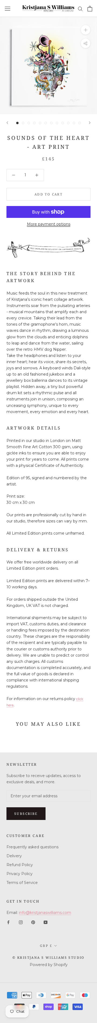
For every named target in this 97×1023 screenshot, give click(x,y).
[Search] (80, 8)
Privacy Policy (19, 873)
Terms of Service (22, 882)
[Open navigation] (7, 8)
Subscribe (26, 813)
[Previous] (7, 122)
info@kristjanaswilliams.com (45, 912)
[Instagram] (21, 922)
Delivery (14, 855)
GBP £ (46, 945)
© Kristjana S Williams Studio (48, 957)
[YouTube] (45, 922)
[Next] (90, 122)
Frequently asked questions (32, 847)
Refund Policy (19, 864)
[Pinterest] (33, 922)
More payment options (48, 224)
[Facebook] (8, 922)
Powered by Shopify (49, 964)
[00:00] (48, 65)
